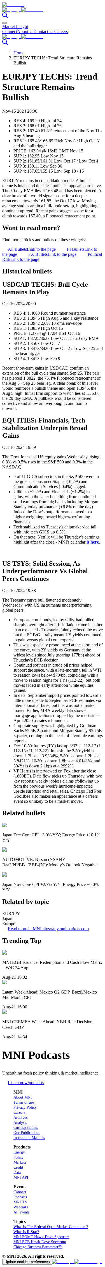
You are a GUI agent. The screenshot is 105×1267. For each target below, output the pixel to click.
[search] (5, 16)
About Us (25, 31)
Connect (9, 31)
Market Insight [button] (15, 26)
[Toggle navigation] (4, 23)
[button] (52, 9)
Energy (19, 1152)
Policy (18, 1157)
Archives (20, 1117)
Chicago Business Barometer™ (37, 1247)
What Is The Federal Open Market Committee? (50, 1227)
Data (17, 1172)
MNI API (20, 1177)
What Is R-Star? (26, 1232)
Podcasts (20, 1197)
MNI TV (20, 1202)
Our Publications (26, 1133)
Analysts (20, 1122)
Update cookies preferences (27, 1262)
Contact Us (44, 31)
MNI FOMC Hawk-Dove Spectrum (41, 1237)
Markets (19, 1162)
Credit (18, 1167)
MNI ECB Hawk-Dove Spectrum (39, 1242)
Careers (61, 31)
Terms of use (23, 1102)
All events (21, 1212)
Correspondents (25, 1128)
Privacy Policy (25, 1107)
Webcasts (20, 1207)
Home (18, 52)
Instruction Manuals (29, 1138)
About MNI (22, 1097)
